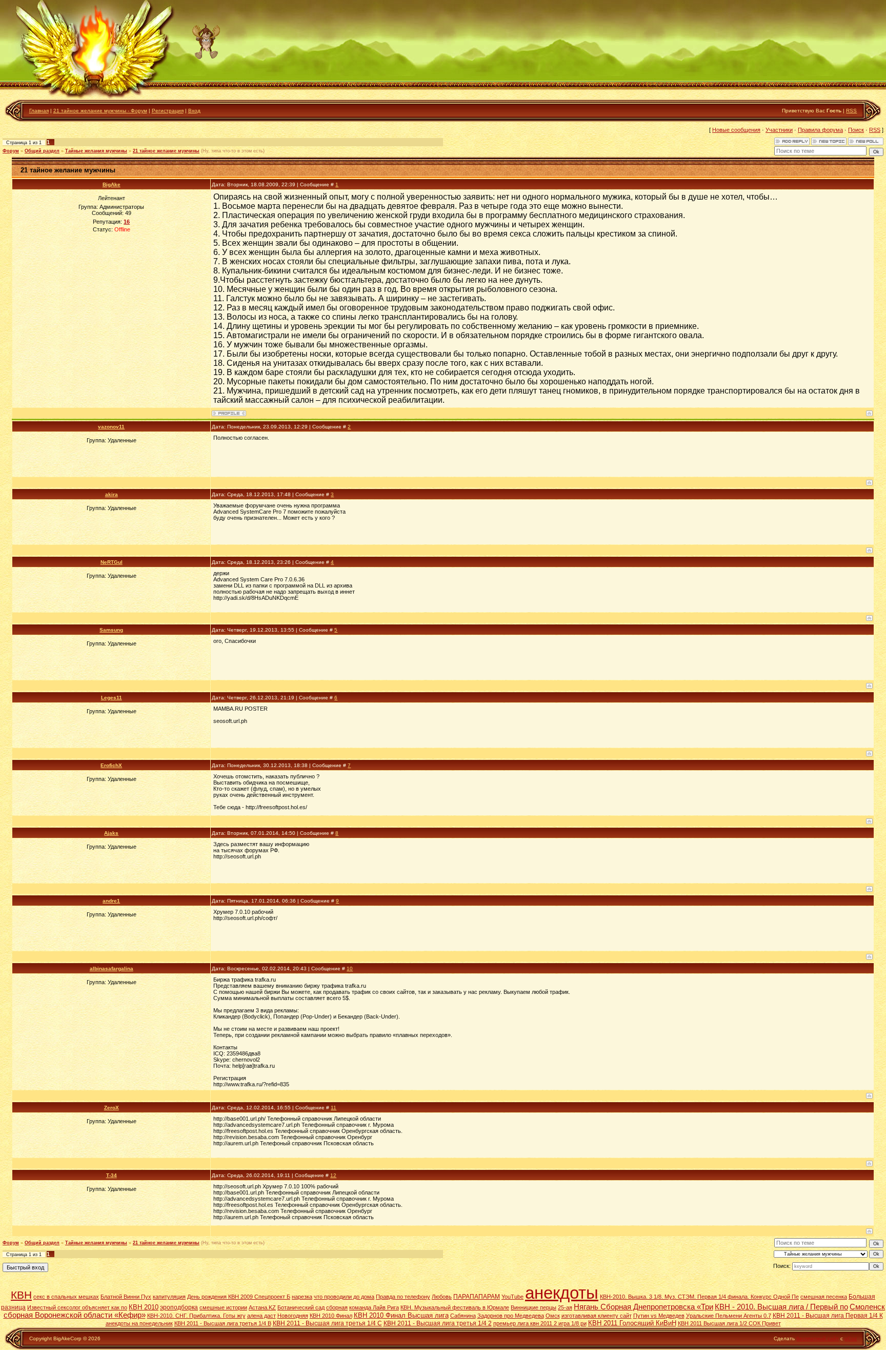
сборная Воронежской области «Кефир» (75, 1315)
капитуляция (169, 1297)
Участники (779, 130)
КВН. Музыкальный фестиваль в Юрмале (454, 1307)
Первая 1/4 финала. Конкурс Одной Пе (748, 1297)
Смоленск (867, 1307)
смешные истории (223, 1307)
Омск (553, 1316)
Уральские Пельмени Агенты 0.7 (728, 1316)
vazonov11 (111, 426)
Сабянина (463, 1316)
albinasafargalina (111, 968)
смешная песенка (823, 1297)
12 (333, 1175)
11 (333, 1107)
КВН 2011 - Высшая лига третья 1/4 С (327, 1323)
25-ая (565, 1307)
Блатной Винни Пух (125, 1297)
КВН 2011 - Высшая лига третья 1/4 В (222, 1323)
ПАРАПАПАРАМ (476, 1296)
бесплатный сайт (817, 1338)
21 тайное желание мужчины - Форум (100, 110)
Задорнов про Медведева (510, 1316)
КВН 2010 (143, 1307)
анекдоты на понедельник (139, 1323)
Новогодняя (292, 1316)
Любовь (442, 1297)
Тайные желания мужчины (96, 150)
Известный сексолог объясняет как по (77, 1307)
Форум (11, 150)
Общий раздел (42, 150)
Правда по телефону (403, 1297)
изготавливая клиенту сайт (596, 1316)
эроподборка (179, 1307)
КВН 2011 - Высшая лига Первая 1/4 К (828, 1315)
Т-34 (111, 1175)
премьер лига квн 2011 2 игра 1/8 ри (540, 1323)
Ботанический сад (301, 1307)
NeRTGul (111, 562)
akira (111, 494)
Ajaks (111, 833)
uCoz (850, 1338)
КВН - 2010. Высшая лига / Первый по (781, 1307)
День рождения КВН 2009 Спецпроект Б (238, 1297)
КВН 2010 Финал (331, 1316)
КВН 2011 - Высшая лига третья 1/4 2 (438, 1323)
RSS (851, 110)
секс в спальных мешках (66, 1297)
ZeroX (111, 1107)
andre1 (111, 901)
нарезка (302, 1297)
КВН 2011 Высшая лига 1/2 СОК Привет (729, 1323)
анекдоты (561, 1292)
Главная (39, 110)
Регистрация (168, 110)
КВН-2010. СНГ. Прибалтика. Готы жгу (196, 1316)
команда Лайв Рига (374, 1307)
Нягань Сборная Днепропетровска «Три (643, 1307)
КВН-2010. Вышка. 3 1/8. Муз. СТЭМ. (648, 1297)
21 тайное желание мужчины (166, 150)
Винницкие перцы (533, 1307)
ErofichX (111, 765)
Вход (194, 110)
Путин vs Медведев (658, 1316)
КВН (21, 1295)
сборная (337, 1307)
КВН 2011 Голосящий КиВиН (632, 1323)
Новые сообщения (736, 130)
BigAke (111, 184)
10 (350, 968)
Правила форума (820, 130)
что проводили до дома (344, 1297)
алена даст (261, 1316)
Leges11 (111, 697)
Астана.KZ (262, 1307)
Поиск (856, 130)
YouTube (512, 1297)
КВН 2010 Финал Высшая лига (401, 1315)
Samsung (111, 630)
